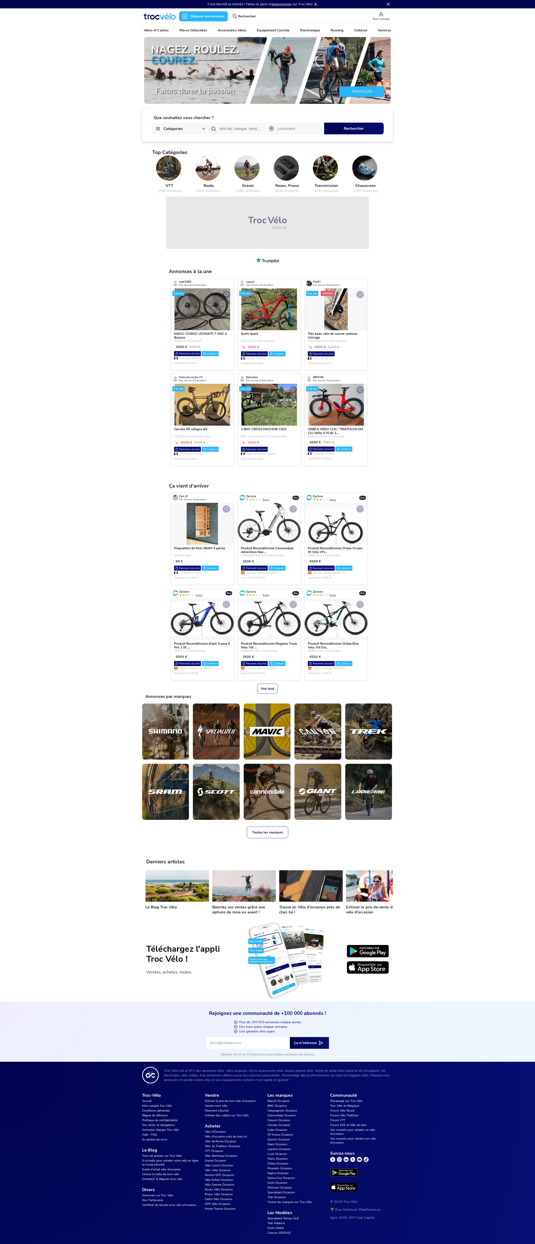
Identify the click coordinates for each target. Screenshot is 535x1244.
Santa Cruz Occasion (281, 1178)
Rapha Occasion (278, 1173)
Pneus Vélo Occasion (219, 1194)
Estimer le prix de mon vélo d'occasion (230, 1101)
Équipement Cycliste (273, 30)
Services (384, 30)
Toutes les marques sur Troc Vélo (290, 1202)
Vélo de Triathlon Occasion (222, 1146)
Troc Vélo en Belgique (344, 1106)
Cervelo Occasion (279, 1125)
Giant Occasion (277, 1144)
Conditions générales (156, 1111)
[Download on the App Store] (368, 967)
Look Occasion (277, 1154)
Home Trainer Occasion (220, 1209)
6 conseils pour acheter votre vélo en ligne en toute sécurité (170, 1163)
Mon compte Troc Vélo (157, 1106)
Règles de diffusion (155, 1115)
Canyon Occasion (279, 1120)
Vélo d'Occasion (215, 1132)
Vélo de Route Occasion (220, 1141)
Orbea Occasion (278, 1164)
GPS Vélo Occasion (218, 1204)
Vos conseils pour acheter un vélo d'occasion (352, 1132)
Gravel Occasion (215, 1161)
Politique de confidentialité (159, 1120)
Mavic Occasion (278, 1159)
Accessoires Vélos (232, 30)
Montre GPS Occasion (219, 1175)
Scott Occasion (277, 1183)
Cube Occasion (277, 1130)
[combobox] (295, 129)
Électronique (310, 30)
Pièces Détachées (193, 30)
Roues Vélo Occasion (219, 1189)
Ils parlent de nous (154, 1139)
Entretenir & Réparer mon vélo (162, 1179)
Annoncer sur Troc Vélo (157, 1195)
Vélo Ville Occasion (218, 1170)
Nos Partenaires (152, 1200)
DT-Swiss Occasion (280, 1135)
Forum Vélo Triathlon (344, 1115)
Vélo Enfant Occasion (219, 1180)
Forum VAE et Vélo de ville (348, 1125)
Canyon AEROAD (279, 1233)
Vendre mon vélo (216, 1106)
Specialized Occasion (281, 1192)
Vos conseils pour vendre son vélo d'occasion (353, 1141)
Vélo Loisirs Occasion (219, 1165)
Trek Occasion (277, 1197)
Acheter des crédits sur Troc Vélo (227, 1115)
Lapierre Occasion (279, 1149)
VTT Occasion (214, 1151)
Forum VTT (337, 1120)
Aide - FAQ (149, 1135)
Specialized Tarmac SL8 (283, 1218)
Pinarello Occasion (280, 1168)
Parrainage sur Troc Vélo (346, 1101)
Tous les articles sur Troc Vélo (162, 1156)
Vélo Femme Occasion (219, 1185)
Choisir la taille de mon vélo (160, 1174)
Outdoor (360, 30)
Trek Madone (276, 1223)
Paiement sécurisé (217, 1111)
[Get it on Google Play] (368, 951)
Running (337, 30)
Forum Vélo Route (342, 1111)
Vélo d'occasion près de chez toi (226, 1137)
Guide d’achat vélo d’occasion (161, 1169)
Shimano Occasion (280, 1188)
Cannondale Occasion (282, 1115)
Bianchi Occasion (279, 1101)
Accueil (147, 1101)
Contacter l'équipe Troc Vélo (160, 1130)
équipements (281, 4)
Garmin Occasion (279, 1139)
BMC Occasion (277, 1106)
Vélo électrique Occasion (221, 1156)
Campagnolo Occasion (282, 1111)
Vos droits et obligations (158, 1125)
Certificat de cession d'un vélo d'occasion (169, 1205)
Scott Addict (276, 1228)
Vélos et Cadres (156, 30)
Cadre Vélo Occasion (218, 1199)
